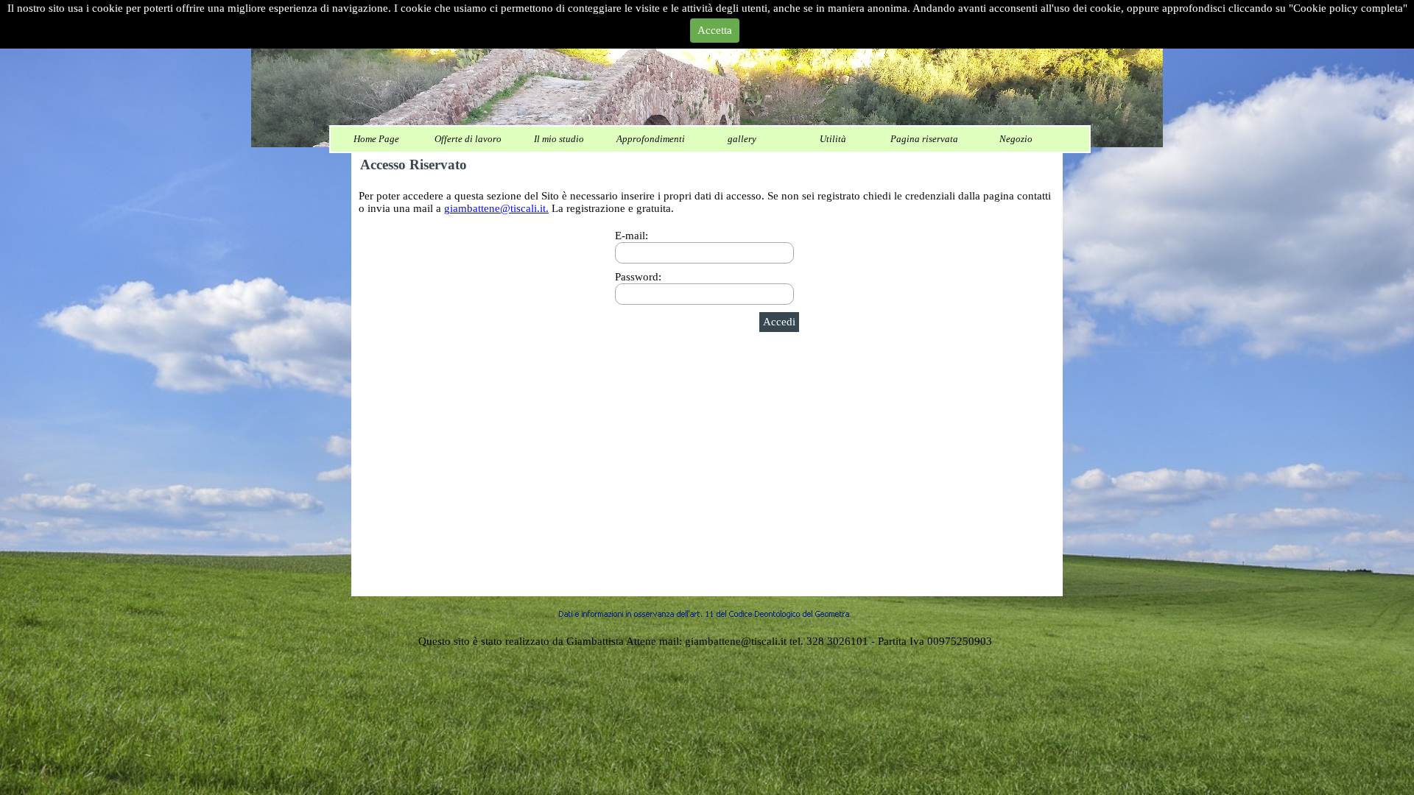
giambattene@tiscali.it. (496, 208)
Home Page (376, 138)
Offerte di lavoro (468, 138)
